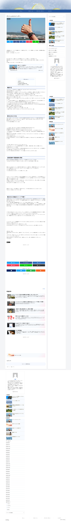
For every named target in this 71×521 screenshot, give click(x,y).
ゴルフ (9, 503)
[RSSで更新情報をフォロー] (40, 270)
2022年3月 (8, 481)
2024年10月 (8, 448)
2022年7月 (8, 477)
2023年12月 (8, 463)
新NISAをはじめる (21, 82)
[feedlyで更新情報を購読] (31, 270)
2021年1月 (8, 500)
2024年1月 (8, 461)
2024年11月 (8, 446)
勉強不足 (19, 81)
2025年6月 (8, 442)
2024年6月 (8, 454)
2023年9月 (8, 469)
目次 (24, 79)
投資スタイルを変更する (53, 52)
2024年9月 (8, 450)
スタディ (8, 242)
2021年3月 (8, 496)
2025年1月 (8, 444)
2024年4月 (8, 456)
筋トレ (9, 509)
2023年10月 (8, 467)
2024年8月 (8, 452)
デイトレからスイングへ (53, 48)
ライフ (9, 507)
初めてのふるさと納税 (52, 50)
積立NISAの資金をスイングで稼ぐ (23, 84)
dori (57, 64)
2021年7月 (8, 488)
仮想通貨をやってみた (52, 56)
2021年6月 (8, 490)
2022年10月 (8, 475)
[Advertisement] (26, 47)
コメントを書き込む (26, 363)
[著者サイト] (11, 270)
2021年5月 (8, 492)
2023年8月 (8, 471)
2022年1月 (8, 482)
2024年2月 (8, 459)
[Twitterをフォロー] (21, 270)
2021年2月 (8, 498)
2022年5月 (8, 479)
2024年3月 (8, 458)
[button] (64, 16)
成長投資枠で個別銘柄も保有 (22, 83)
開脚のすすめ (51, 54)
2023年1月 (8, 473)
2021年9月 (8, 484)
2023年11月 (8, 465)
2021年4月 (8, 494)
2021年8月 (8, 486)
